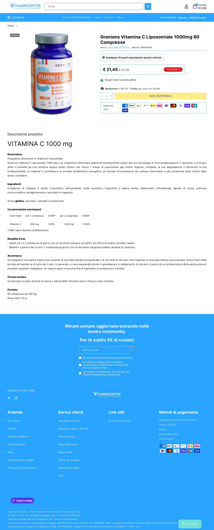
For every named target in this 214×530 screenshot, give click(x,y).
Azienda (15, 412)
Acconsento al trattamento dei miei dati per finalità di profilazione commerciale (106, 373)
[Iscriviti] (132, 350)
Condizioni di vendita (21, 460)
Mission (12, 428)
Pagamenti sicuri (68, 444)
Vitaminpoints (66, 436)
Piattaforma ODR (68, 467)
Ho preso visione (107, 358)
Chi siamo (14, 420)
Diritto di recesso (68, 460)
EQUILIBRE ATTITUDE (118, 47)
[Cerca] (147, 6)
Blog (10, 452)
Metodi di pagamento (178, 412)
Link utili (116, 412)
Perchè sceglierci (18, 436)
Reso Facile (65, 452)
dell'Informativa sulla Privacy (117, 358)
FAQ (60, 475)
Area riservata (16, 444)
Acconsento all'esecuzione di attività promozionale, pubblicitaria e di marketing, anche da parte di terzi (106, 365)
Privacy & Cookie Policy (22, 467)
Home (11, 25)
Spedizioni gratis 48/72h (73, 428)
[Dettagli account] (186, 6)
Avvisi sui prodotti (120, 420)
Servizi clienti (70, 412)
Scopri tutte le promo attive (120, 79)
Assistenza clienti (68, 420)
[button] (199, 6)
